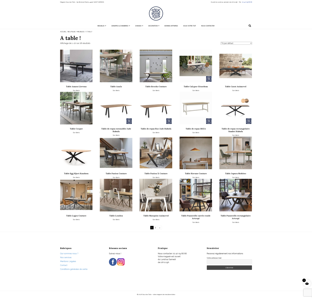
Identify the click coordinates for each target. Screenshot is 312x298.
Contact (63, 265)
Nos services (66, 257)
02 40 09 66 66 (247, 2)
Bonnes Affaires (171, 26)
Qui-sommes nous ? (69, 253)
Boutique (71, 32)
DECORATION (153, 26)
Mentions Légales (68, 261)
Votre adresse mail (214, 258)
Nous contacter (207, 26)
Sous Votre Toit (189, 26)
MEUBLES (101, 26)
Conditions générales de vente (73, 269)
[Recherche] (250, 26)
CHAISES (138, 26)
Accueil (63, 32)
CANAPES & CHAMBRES (119, 26)
